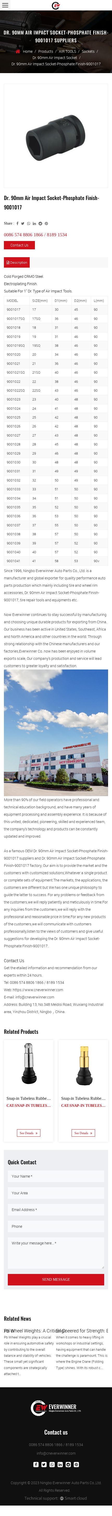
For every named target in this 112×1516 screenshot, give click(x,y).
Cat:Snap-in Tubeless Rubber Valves (43, 1106)
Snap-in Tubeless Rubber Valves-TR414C (41, 1098)
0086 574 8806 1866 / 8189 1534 (35, 234)
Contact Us (19, 245)
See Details (27, 1133)
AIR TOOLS (67, 51)
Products (45, 51)
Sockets (88, 51)
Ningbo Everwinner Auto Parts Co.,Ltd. (71, 1482)
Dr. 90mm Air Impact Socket (55, 57)
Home (28, 51)
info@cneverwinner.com (56, 1453)
